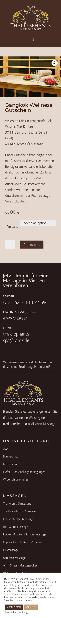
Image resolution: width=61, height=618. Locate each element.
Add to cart (31, 245)
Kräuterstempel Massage (18, 519)
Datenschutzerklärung (16, 612)
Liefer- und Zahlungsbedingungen (24, 472)
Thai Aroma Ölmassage (17, 503)
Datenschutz (10, 456)
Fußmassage (11, 550)
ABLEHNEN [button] (31, 607)
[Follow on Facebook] (4, 350)
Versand (12, 226)
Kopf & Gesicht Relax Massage (22, 542)
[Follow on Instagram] (9, 350)
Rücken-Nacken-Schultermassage (24, 534)
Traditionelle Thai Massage (19, 511)
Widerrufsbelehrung (15, 479)
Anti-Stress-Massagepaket (20, 565)
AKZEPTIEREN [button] (14, 607)
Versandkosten (15, 201)
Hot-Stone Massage (15, 527)
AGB (5, 449)
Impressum (10, 464)
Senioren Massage (14, 558)
